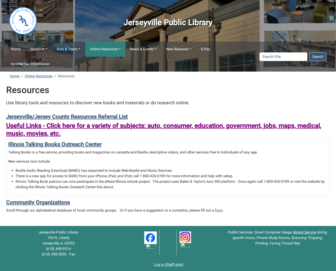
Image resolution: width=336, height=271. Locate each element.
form (219, 210)
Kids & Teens (67, 49)
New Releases (177, 49)
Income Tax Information (30, 64)
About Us (37, 49)
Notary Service (304, 232)
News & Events (142, 49)
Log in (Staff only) (169, 264)
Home (16, 49)
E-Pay (205, 49)
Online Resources (104, 49)
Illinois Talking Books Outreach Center (54, 144)
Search (317, 56)
